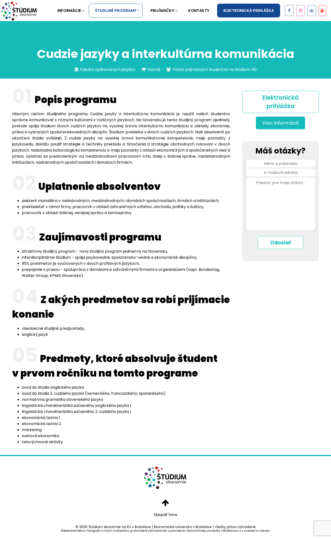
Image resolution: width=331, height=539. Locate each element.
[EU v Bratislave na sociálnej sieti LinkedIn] (311, 10)
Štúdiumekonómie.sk (19, 11)
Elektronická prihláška (280, 102)
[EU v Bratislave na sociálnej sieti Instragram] (300, 10)
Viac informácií (280, 123)
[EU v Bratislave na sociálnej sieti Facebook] (289, 10)
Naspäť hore (165, 514)
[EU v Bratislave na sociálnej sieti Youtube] (322, 10)
